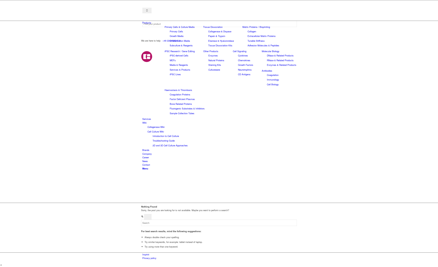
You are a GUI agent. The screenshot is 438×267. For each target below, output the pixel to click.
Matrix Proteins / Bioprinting (256, 27)
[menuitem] (219, 22)
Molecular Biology (270, 51)
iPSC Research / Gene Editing (180, 51)
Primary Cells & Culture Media (180, 27)
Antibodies (267, 70)
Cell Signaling (239, 51)
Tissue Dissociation (213, 27)
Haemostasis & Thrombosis (178, 90)
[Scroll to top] (1, 265)
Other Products (210, 51)
